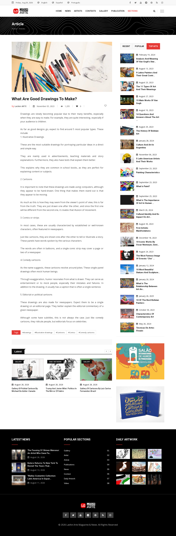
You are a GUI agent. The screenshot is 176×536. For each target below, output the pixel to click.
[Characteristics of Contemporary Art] (127, 313)
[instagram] (162, 3)
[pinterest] (151, 3)
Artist (86, 455)
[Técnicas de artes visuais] (127, 327)
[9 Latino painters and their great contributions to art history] (127, 72)
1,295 (67, 106)
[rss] (157, 3)
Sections (133, 11)
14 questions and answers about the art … (147, 117)
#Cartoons (60, 332)
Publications (86, 464)
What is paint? (143, 186)
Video (86, 483)
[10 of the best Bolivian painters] (127, 300)
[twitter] (135, 3)
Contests (90, 11)
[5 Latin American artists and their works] (127, 158)
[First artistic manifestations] (127, 228)
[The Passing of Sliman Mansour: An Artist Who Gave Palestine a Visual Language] (18, 454)
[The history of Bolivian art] (127, 130)
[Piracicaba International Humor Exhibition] (140, 361)
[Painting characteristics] (127, 172)
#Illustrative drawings (44, 332)
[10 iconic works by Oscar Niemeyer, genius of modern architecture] (127, 241)
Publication (117, 11)
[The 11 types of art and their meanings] (127, 86)
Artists (78, 11)
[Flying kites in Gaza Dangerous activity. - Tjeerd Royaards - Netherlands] (139, 454)
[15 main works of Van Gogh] (127, 100)
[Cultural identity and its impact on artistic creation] (127, 214)
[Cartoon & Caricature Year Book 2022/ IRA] (140, 404)
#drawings (26, 332)
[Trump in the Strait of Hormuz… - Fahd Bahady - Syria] (123, 467)
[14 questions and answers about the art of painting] (127, 114)
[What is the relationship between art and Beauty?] (127, 283)
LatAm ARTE (21, 106)
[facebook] (130, 3)
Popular (139, 46)
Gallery (103, 11)
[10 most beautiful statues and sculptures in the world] (127, 269)
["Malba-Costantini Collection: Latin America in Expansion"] (18, 479)
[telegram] (146, 3)
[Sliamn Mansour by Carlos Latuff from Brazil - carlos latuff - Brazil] (155, 467)
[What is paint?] (127, 186)
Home (59, 11)
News (68, 11)
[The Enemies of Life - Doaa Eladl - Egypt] (155, 454)
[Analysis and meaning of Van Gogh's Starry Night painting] (127, 58)
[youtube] (141, 3)
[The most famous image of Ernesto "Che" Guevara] (127, 255)
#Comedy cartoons (86, 332)
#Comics (71, 332)
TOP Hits (153, 46)
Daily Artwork (86, 478)
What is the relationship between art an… (146, 286)
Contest (86, 474)
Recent (126, 46)
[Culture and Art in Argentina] (127, 144)
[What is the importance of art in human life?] (127, 200)
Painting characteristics (148, 172)
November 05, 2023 (45, 106)
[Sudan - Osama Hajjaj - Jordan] (155, 479)
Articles (22, 29)
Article (86, 460)
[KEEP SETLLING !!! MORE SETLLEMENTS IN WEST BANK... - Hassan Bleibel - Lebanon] (123, 479)
